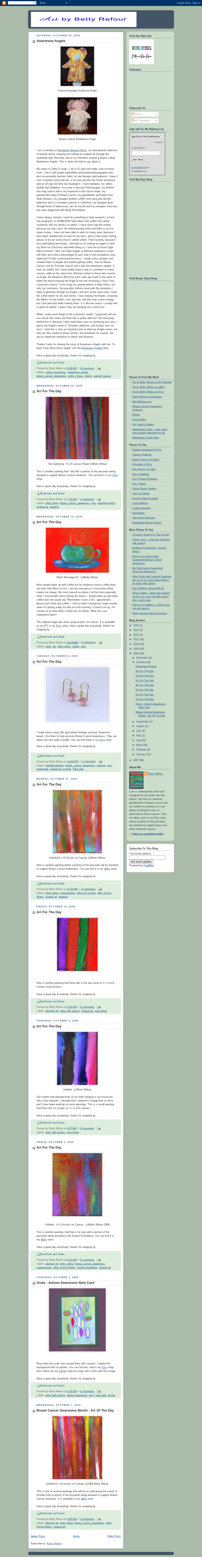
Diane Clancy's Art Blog (145, 459)
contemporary (67, 893)
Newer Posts (38, 1536)
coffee (75, 646)
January (141, 754)
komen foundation (87, 1267)
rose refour (101, 1011)
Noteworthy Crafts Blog (145, 437)
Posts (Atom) (54, 1543)
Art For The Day (48, 391)
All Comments (142, 120)
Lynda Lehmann (141, 508)
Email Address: (138, 148)
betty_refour (67, 1264)
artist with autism (70, 1011)
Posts (137, 114)
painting (54, 507)
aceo (48, 646)
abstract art (52, 1011)
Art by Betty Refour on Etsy (148, 391)
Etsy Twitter (139, 484)
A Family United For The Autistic (150, 534)
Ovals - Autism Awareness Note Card (65, 1283)
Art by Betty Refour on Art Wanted (151, 382)
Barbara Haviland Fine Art (147, 449)
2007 (136, 760)
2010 (136, 644)
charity (88, 376)
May (139, 735)
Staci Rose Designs (143, 517)
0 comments (88, 642)
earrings (101, 765)
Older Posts (114, 1536)
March (140, 745)
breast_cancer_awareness (51, 376)
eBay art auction (86, 893)
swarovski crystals (60, 769)
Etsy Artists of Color (143, 469)
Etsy (115, 475)
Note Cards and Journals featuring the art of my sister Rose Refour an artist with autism (151, 580)
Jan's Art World (141, 493)
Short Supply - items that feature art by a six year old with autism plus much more (151, 596)
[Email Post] (98, 368)
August (140, 726)
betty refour (52, 503)
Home (76, 1536)
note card (100, 1395)
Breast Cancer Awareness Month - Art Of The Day (75, 1410)
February (141, 749)
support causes (102, 376)
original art (42, 507)
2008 (136, 653)
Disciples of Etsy (142, 464)
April (139, 740)
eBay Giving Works (64, 1267)
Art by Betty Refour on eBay (148, 387)
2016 (136, 625)
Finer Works (139, 419)
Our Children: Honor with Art (148, 588)
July (139, 731)
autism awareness (56, 372)
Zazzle (62, 1371)
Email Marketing (139, 167)
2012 (136, 635)
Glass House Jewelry (144, 488)
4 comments (87, 368)
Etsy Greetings (141, 474)
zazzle (111, 1395)
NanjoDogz (138, 513)
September (143, 721)
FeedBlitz (148, 865)
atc (54, 646)
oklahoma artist (106, 503)
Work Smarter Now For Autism (149, 613)
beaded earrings (55, 765)
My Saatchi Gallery (143, 424)
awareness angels (78, 372)
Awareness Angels (50, 41)
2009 (136, 649)
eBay (107, 868)
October (141, 662)
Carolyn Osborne (142, 454)
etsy (93, 503)
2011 (136, 639)
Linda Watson (140, 503)
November (142, 657)
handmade (42, 769)
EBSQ (136, 415)
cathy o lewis (75, 376)
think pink (78, 769)
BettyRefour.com (142, 401)
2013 (136, 630)
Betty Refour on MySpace (147, 396)
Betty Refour (155, 773)
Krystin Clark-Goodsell (145, 498)
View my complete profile (147, 834)
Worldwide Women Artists (72, 150)
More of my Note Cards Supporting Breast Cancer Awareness (147, 560)
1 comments (87, 499)
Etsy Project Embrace (145, 479)
